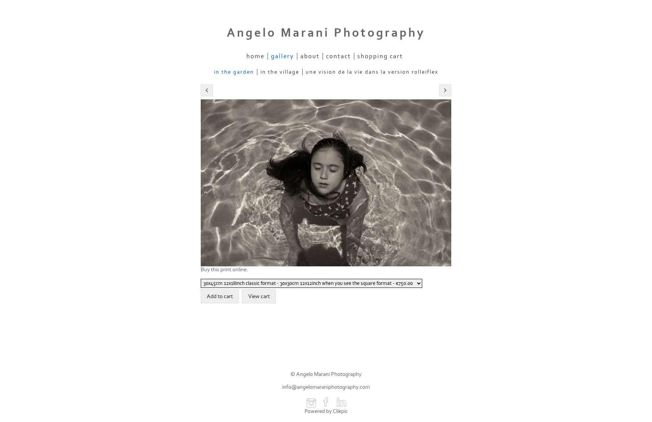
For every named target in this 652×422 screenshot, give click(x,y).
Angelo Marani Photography (326, 33)
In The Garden (234, 72)
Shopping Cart (380, 56)
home (255, 56)
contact (338, 56)
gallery (282, 56)
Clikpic (340, 411)
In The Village (279, 72)
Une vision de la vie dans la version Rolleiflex (372, 72)
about (310, 56)
